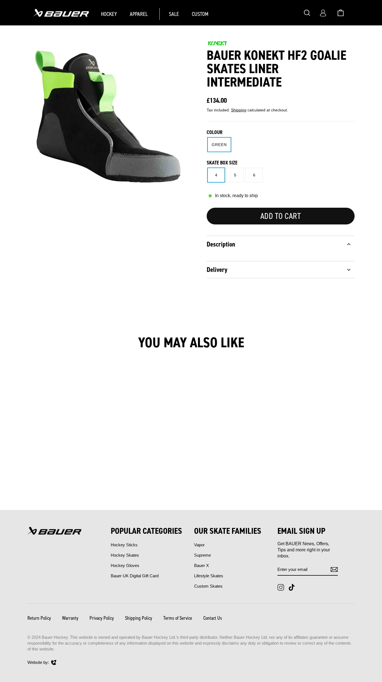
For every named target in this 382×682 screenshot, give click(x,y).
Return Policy (39, 618)
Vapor (199, 544)
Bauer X (201, 565)
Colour (215, 132)
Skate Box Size (222, 162)
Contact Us (212, 618)
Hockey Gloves (125, 565)
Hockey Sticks (124, 544)
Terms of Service (177, 618)
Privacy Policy (101, 618)
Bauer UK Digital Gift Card (135, 575)
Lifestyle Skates (208, 575)
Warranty (70, 618)
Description (221, 244)
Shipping (238, 110)
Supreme (202, 555)
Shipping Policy (138, 618)
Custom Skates (208, 586)
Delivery (217, 269)
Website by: (38, 662)
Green (219, 144)
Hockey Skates (125, 555)
